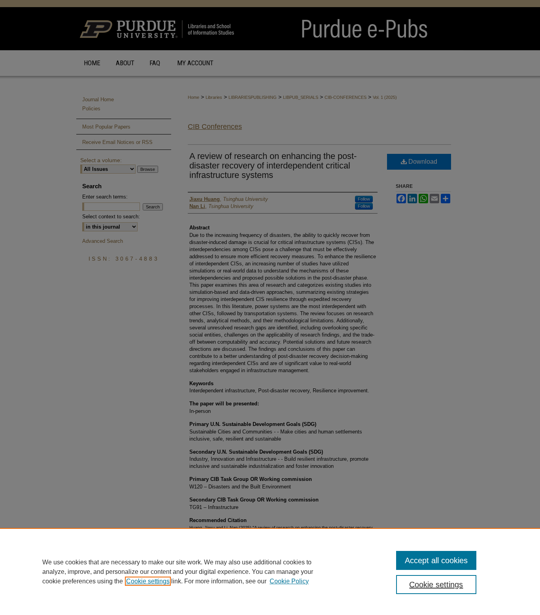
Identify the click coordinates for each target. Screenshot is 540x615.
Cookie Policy (289, 581)
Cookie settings (148, 581)
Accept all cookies (436, 560)
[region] (270, 571)
